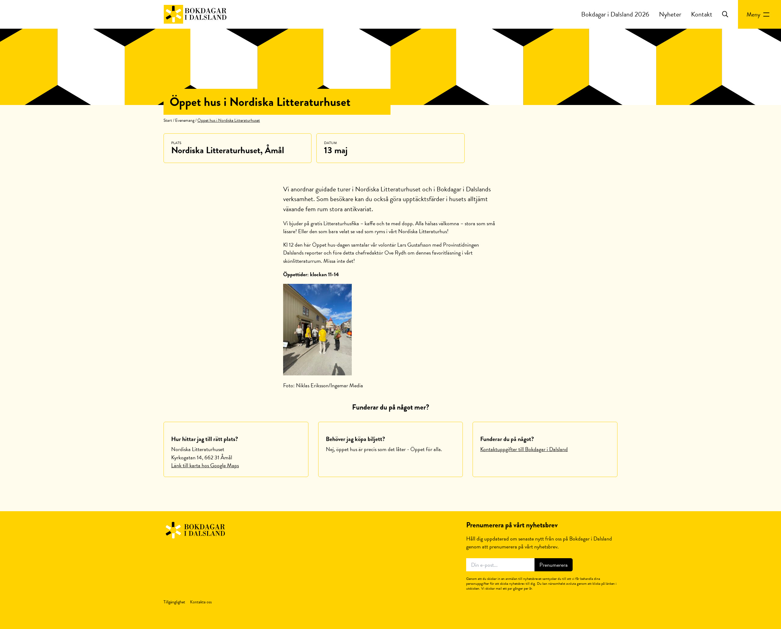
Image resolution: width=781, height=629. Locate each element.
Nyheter (670, 14)
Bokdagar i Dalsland (195, 530)
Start (168, 120)
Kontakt (701, 14)
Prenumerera (553, 565)
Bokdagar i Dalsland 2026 (615, 14)
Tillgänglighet (174, 602)
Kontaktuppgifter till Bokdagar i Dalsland (524, 449)
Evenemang (184, 120)
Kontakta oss (201, 602)
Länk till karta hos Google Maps (205, 465)
